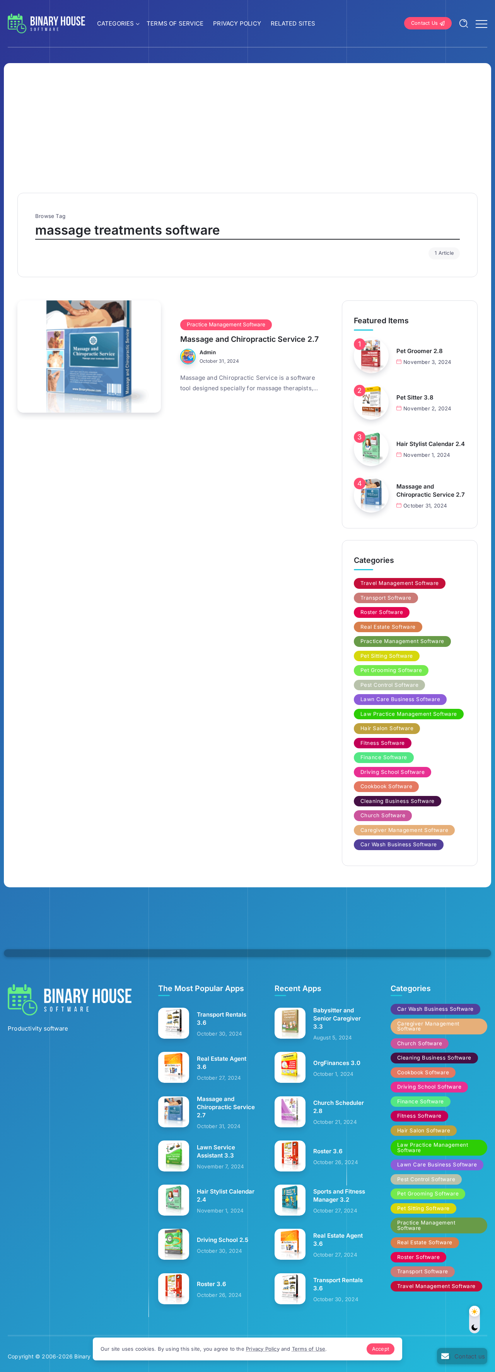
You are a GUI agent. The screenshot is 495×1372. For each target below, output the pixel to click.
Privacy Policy (263, 1349)
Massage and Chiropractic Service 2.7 (249, 339)
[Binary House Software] (46, 22)
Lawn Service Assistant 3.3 (216, 1151)
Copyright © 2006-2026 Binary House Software (71, 1356)
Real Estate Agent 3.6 (221, 1062)
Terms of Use (308, 1349)
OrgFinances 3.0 (336, 1063)
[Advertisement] (247, 135)
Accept (380, 1349)
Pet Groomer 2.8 (419, 351)
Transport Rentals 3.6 (221, 1018)
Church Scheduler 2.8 (338, 1107)
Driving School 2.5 (222, 1239)
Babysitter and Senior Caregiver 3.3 (337, 1018)
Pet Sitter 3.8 (415, 397)
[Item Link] (89, 356)
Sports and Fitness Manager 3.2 (339, 1195)
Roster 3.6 (211, 1284)
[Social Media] (462, 1356)
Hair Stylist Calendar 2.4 (430, 444)
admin (208, 352)
